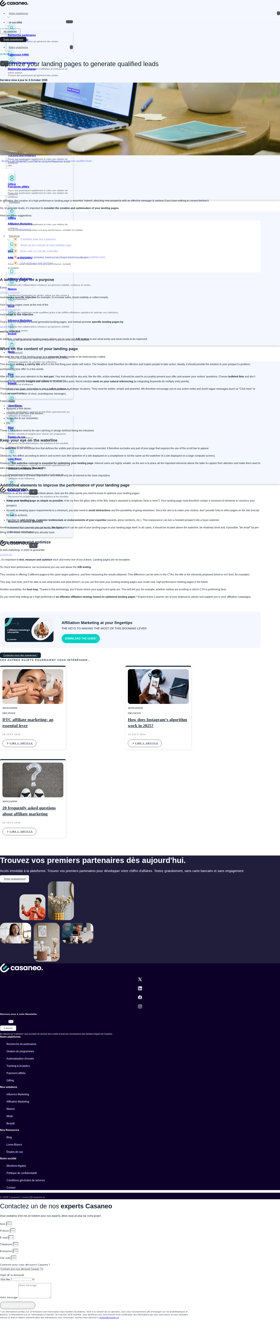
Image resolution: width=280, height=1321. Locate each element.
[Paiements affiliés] (12, 182)
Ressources (16, 352)
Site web (5, 1258)
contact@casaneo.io (109, 1317)
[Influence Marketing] (12, 274)
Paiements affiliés (18, 186)
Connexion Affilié (18, 54)
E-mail (4, 1021)
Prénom (5, 1230)
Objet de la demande (12, 1275)
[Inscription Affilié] (10, 35)
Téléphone (6, 1244)
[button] (7, 176)
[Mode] (12, 301)
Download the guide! (80, 638)
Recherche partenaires (22, 35)
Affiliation (20, 161)
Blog (11, 427)
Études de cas (16, 490)
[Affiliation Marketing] (12, 253)
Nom (3, 1224)
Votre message (9, 1297)
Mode (11, 351)
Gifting (12, 218)
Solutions (14, 202)
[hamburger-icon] (278, 13)
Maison (12, 289)
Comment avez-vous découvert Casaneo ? (25, 1264)
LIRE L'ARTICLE (21, 743)
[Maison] (12, 284)
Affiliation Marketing (20, 257)
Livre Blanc (15, 459)
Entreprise (6, 1251)
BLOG (5, 161)
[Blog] (12, 423)
